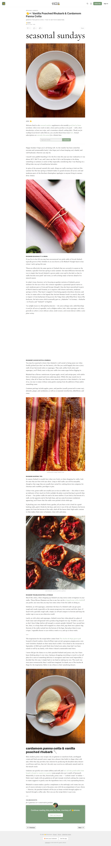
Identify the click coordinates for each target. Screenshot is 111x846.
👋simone (28, 22)
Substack (47, 842)
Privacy (55, 834)
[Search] (87, 3)
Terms (59, 834)
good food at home (75, 125)
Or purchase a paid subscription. (55, 819)
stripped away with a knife (74, 600)
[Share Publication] (91, 3)
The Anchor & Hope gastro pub (70, 639)
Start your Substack (51, 838)
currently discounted (43, 135)
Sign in (106, 3)
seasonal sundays (32, 10)
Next (80, 827)
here (71, 133)
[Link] (23, 750)
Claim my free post (55, 815)
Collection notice (66, 834)
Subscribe (98, 3)
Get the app (63, 838)
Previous (32, 827)
